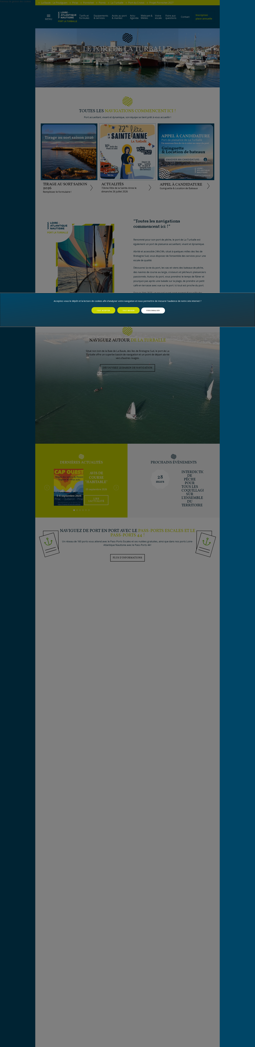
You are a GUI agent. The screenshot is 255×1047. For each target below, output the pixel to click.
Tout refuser (128, 310)
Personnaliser (153, 310)
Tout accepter (103, 310)
